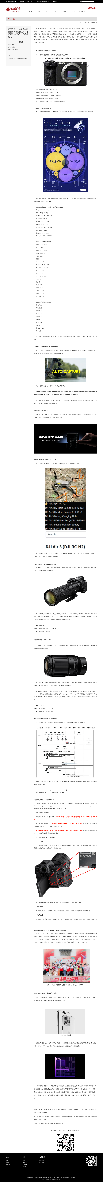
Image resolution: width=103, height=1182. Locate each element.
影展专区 (73, 11)
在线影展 (82, 11)
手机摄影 (25, 1164)
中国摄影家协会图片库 (26, 1)
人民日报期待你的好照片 (42, 1)
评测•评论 (25, 1162)
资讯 (87, 22)
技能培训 (55, 1)
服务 (56, 11)
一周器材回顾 (93, 22)
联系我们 (41, 1162)
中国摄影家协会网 (11, 1)
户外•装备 (25, 1167)
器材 (84, 22)
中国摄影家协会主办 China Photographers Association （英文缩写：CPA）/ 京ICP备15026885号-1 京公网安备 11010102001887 (51, 1177)
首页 (30, 11)
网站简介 (41, 1160)
